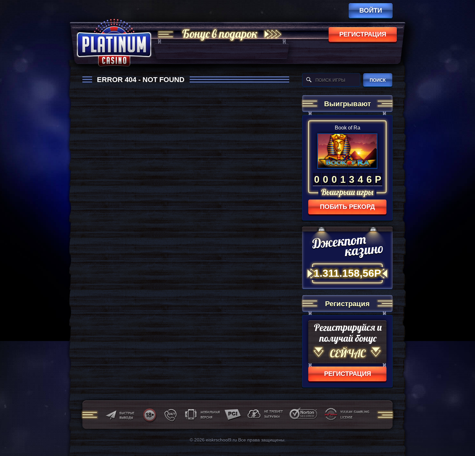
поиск (378, 80)
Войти (370, 10)
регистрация (362, 34)
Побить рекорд (347, 206)
